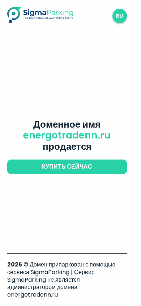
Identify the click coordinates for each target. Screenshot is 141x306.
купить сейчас (67, 166)
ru (119, 16)
